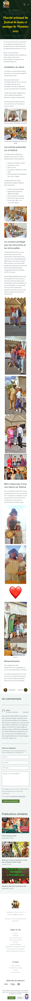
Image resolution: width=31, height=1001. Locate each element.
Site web (6, 768)
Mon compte (15, 965)
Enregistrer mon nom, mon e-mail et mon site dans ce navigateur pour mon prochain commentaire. (15, 791)
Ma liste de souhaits (15, 968)
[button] (26, 996)
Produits (15, 935)
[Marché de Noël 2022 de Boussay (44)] (15, 876)
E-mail (5, 762)
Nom (5, 757)
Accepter (11, 997)
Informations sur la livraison (15, 949)
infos (19, 940)
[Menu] (28, 4)
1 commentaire (15, 36)
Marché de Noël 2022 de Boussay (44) (14, 886)
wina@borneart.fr (17, 914)
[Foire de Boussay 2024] (15, 825)
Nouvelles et (14, 940)
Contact (15, 942)
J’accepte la (14, 796)
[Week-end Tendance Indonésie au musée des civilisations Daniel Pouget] (15, 849)
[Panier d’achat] (24, 4)
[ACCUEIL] (9, 10)
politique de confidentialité (18, 796)
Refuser (20, 997)
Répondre (25, 712)
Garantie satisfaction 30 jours (15, 951)
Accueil (15, 933)
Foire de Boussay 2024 (9, 836)
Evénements (21, 35)
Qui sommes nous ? (15, 938)
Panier (15, 970)
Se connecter (15, 972)
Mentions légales (15, 944)
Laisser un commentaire (11, 801)
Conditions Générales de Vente (15, 946)
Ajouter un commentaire (11, 773)
